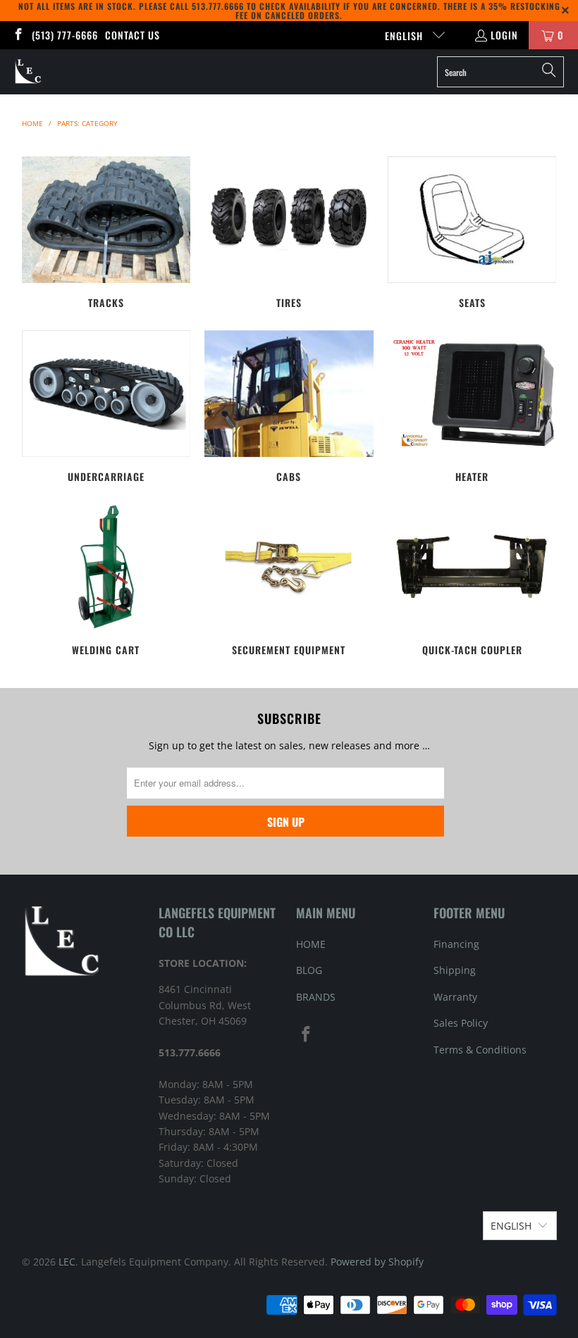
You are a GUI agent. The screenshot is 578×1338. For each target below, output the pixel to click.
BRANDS (316, 997)
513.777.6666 (218, 6)
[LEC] (28, 71)
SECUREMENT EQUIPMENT (289, 580)
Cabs (289, 406)
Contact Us (132, 34)
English (405, 35)
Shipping (455, 970)
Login (504, 34)
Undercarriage (106, 406)
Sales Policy (461, 1023)
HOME (311, 944)
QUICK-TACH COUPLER (472, 580)
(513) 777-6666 (65, 34)
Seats (472, 232)
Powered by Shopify (377, 1261)
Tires (289, 232)
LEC (67, 1261)
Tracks (106, 232)
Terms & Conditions (480, 1049)
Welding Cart (106, 580)
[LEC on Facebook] (18, 34)
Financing (456, 944)
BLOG (309, 970)
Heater (472, 406)
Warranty (455, 997)
